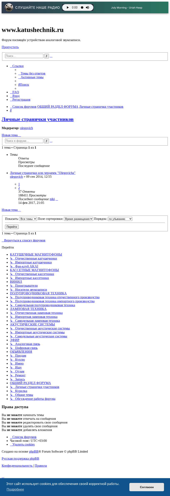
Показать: (12, 218)
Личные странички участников (38, 119)
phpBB (34, 451)
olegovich (26, 128)
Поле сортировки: (51, 218)
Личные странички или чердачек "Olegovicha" (42, 173)
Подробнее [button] (15, 489)
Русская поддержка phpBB (20, 458)
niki (52, 199)
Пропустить (10, 47)
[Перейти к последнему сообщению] (57, 199)
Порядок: (101, 218)
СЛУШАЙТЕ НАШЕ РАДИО (37, 7)
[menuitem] (31, 73)
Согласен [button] (147, 487)
